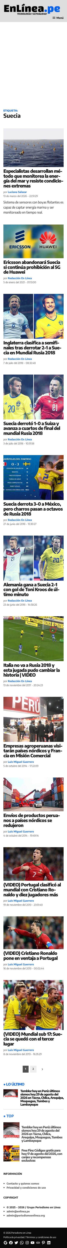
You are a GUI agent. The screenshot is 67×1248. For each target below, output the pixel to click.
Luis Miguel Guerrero (21, 761)
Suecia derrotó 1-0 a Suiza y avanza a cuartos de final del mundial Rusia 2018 (31, 428)
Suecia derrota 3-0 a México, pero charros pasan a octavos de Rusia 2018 (33, 508)
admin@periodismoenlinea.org (26, 1215)
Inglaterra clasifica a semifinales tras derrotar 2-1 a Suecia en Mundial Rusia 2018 (32, 347)
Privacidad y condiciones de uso (26, 1187)
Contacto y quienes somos (23, 1183)
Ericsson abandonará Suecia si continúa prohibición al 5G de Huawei (31, 267)
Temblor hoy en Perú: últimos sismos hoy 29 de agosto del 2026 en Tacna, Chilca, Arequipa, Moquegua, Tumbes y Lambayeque (42, 1097)
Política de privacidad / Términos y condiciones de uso (29, 1237)
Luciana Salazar (17, 191)
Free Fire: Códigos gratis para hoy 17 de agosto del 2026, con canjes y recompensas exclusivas (41, 1155)
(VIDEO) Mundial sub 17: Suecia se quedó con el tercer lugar (32, 1039)
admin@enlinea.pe (18, 1211)
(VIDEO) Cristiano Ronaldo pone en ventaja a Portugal (30, 955)
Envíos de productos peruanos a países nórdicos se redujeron (31, 820)
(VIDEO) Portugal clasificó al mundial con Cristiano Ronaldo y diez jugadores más (32, 889)
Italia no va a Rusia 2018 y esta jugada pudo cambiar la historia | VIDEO (31, 670)
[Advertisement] (33, 69)
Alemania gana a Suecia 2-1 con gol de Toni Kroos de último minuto (31, 589)
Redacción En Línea (20, 278)
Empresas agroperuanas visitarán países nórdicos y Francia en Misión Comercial (33, 750)
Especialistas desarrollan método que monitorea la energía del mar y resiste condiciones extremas (33, 178)
